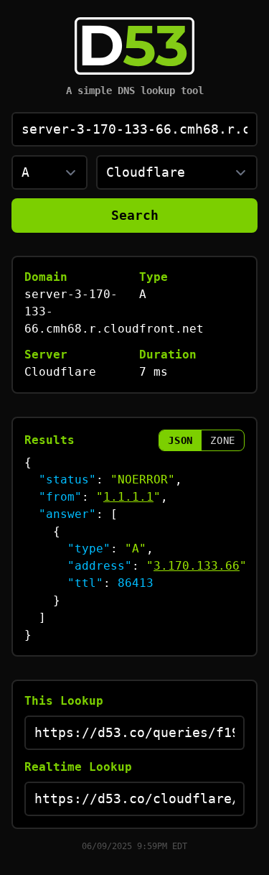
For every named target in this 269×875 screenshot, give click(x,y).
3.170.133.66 (197, 566)
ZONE (222, 440)
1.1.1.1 (128, 497)
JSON (180, 440)
